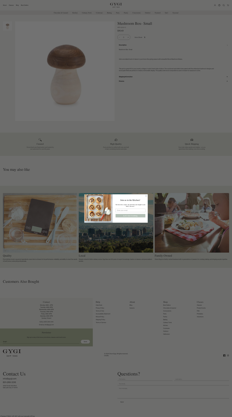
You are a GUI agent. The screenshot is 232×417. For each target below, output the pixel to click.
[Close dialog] (146, 196)
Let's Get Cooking (130, 216)
